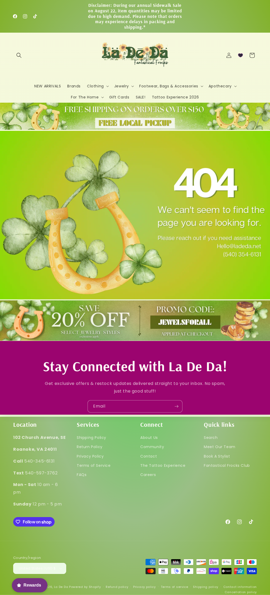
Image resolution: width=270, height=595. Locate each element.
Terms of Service (94, 465)
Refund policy (117, 587)
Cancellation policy (241, 592)
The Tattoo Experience (163, 465)
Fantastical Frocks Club (227, 465)
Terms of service (174, 587)
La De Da (61, 587)
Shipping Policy (91, 437)
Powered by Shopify (85, 587)
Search (211, 437)
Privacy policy (144, 587)
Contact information (240, 587)
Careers (148, 474)
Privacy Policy (90, 456)
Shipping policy (205, 587)
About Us (149, 437)
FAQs (81, 474)
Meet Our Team (219, 446)
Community (152, 446)
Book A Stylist (217, 456)
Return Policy (90, 446)
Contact (148, 456)
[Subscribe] (176, 406)
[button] (19, 55)
